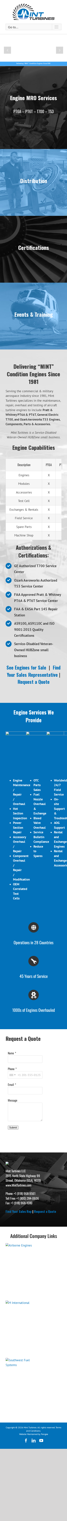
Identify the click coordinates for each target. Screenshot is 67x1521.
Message (12, 1100)
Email (11, 1084)
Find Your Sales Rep (19, 1211)
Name (11, 1053)
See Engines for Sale (26, 667)
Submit (13, 1127)
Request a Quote (33, 681)
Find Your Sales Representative (34, 671)
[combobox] (12, 1074)
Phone (11, 1069)
